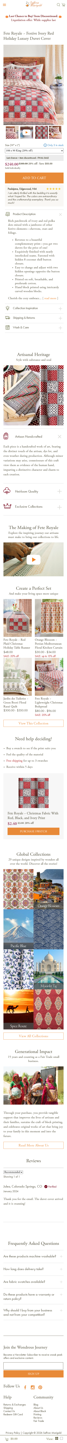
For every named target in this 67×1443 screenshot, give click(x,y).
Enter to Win (49, 724)
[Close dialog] (63, 701)
